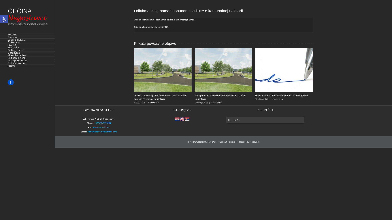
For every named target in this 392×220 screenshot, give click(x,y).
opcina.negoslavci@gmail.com (102, 131)
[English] (182, 119)
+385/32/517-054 (102, 123)
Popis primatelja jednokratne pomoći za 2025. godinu (281, 95)
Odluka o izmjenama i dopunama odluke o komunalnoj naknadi (164, 19)
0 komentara (153, 103)
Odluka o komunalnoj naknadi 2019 (151, 27)
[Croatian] (177, 119)
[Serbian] (187, 119)
